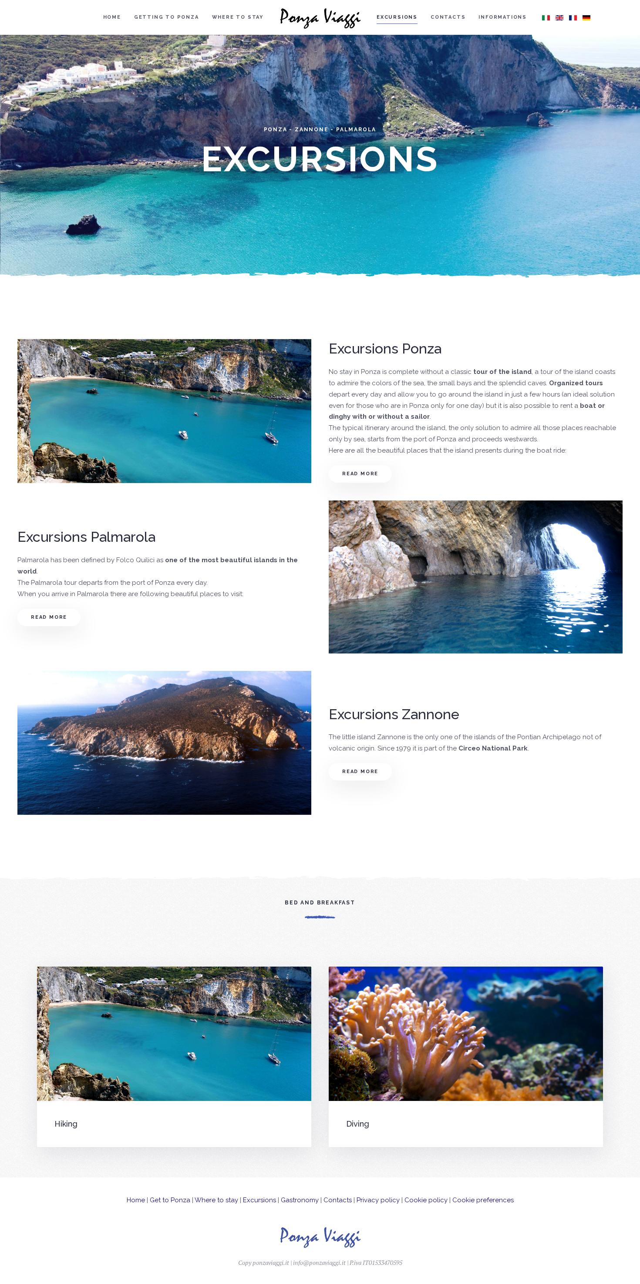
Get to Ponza (170, 1200)
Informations (502, 17)
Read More (360, 474)
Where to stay (237, 17)
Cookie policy (426, 1200)
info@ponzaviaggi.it (319, 1262)
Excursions (397, 17)
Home (112, 17)
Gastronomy (300, 1200)
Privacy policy (378, 1200)
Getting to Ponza (166, 17)
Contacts (448, 17)
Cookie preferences (483, 1200)
